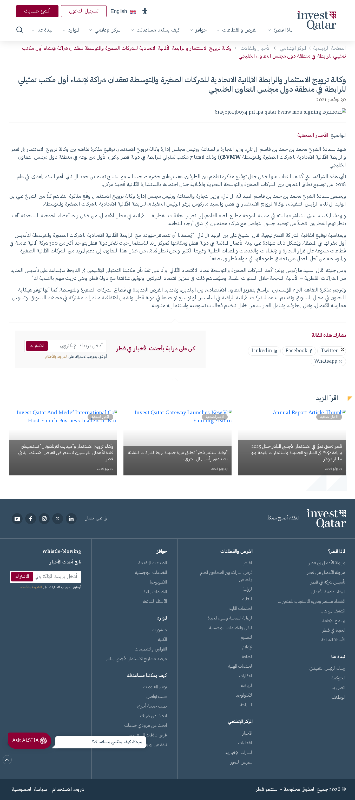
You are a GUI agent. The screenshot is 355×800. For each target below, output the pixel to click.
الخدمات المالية (241, 608)
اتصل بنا (338, 688)
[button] (144, 11)
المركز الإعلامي (108, 30)
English (118, 11)
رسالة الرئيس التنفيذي (327, 668)
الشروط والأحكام (56, 357)
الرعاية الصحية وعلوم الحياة (230, 618)
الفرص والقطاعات (240, 30)
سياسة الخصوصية (29, 789)
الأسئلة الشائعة (333, 640)
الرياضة (247, 686)
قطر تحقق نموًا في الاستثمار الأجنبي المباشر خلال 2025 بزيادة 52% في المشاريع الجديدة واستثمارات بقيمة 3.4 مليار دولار (296, 453)
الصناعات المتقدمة (153, 563)
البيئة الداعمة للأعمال (328, 592)
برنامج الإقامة (334, 621)
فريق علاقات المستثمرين (147, 735)
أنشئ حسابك (37, 11)
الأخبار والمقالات (256, 48)
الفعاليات (245, 743)
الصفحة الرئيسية (329, 48)
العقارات (246, 676)
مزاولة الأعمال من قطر (326, 572)
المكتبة (162, 639)
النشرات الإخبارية (239, 753)
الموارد (73, 30)
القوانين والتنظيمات (151, 649)
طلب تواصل (156, 696)
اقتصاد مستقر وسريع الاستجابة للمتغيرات (311, 601)
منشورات (159, 630)
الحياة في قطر (334, 630)
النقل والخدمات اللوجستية (231, 628)
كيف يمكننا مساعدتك (158, 30)
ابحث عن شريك (153, 716)
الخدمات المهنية (240, 666)
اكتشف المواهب (332, 611)
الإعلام (247, 647)
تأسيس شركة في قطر (328, 582)
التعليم (247, 599)
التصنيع (247, 637)
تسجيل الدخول (83, 11)
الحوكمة (338, 678)
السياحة (246, 705)
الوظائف (338, 697)
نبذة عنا (44, 30)
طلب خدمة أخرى (152, 706)
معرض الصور (242, 762)
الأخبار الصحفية (312, 135)
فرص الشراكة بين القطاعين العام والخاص (226, 576)
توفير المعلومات (155, 687)
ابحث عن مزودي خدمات (145, 725)
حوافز (201, 30)
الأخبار (247, 733)
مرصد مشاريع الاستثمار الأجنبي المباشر (136, 659)
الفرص (247, 563)
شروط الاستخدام (68, 789)
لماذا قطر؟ (282, 30)
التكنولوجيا (244, 695)
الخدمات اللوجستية (151, 572)
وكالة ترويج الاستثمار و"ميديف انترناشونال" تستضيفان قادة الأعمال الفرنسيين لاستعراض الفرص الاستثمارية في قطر (65, 453)
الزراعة (248, 589)
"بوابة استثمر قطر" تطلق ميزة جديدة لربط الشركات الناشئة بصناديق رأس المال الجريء (178, 456)
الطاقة (247, 657)
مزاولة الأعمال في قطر (327, 563)
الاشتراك (37, 346)
